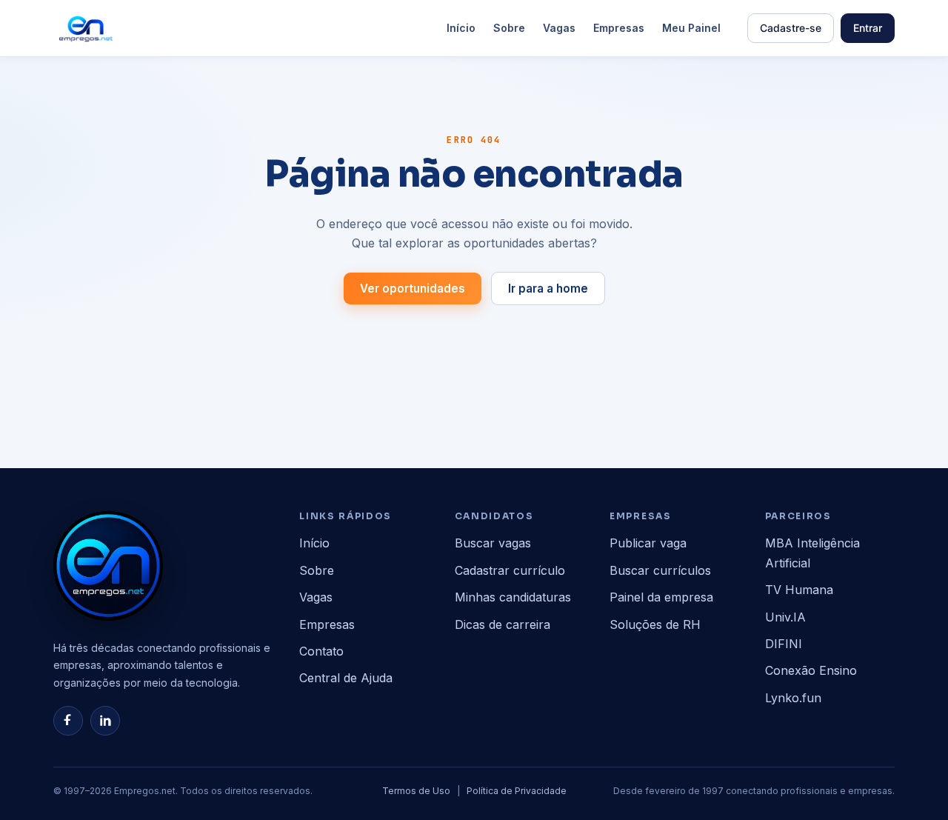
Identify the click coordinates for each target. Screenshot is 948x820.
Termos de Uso (416, 790)
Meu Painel (691, 27)
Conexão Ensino (811, 670)
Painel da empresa (661, 597)
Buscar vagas (493, 543)
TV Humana (799, 589)
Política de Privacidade (517, 790)
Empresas (618, 27)
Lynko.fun (793, 697)
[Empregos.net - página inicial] (108, 566)
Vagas (559, 27)
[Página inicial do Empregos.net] (85, 28)
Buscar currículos (660, 570)
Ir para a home (548, 288)
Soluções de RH (655, 624)
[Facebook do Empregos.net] (68, 721)
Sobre (509, 27)
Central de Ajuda (346, 677)
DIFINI (783, 643)
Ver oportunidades (412, 288)
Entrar (867, 27)
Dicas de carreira (502, 624)
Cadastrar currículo (510, 570)
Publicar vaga (648, 543)
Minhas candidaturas (513, 597)
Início (461, 27)
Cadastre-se (790, 27)
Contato (321, 651)
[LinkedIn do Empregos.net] (105, 721)
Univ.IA (785, 617)
